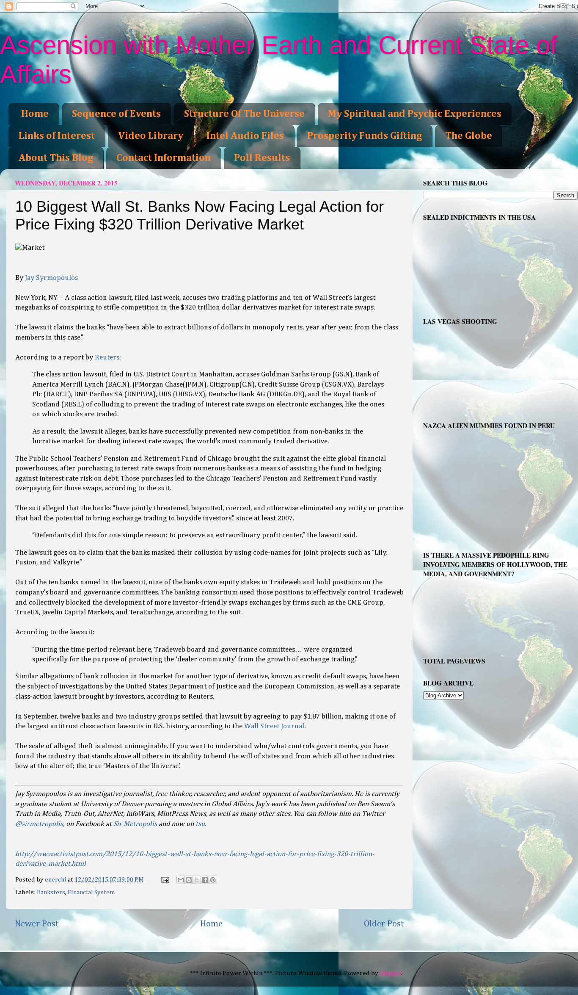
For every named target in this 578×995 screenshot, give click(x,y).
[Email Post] (164, 879)
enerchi (56, 879)
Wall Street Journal (274, 726)
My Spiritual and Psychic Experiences (414, 114)
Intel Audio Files (245, 136)
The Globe (468, 136)
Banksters (51, 892)
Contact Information (163, 158)
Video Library (150, 136)
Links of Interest (57, 136)
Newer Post (37, 924)
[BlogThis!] (188, 880)
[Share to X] (197, 880)
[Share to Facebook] (205, 880)
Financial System (91, 892)
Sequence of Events (116, 114)
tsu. (200, 824)
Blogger (391, 973)
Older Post (384, 924)
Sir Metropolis (135, 824)
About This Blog (56, 158)
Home (35, 114)
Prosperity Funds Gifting (364, 136)
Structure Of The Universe (244, 114)
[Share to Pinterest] (213, 880)
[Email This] (180, 880)
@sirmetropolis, (39, 824)
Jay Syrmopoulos (51, 278)
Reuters (107, 357)
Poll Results (262, 158)
